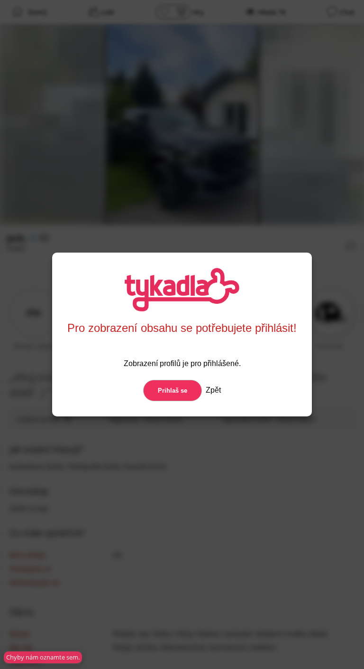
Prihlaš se (172, 390)
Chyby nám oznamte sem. (43, 657)
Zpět (212, 390)
